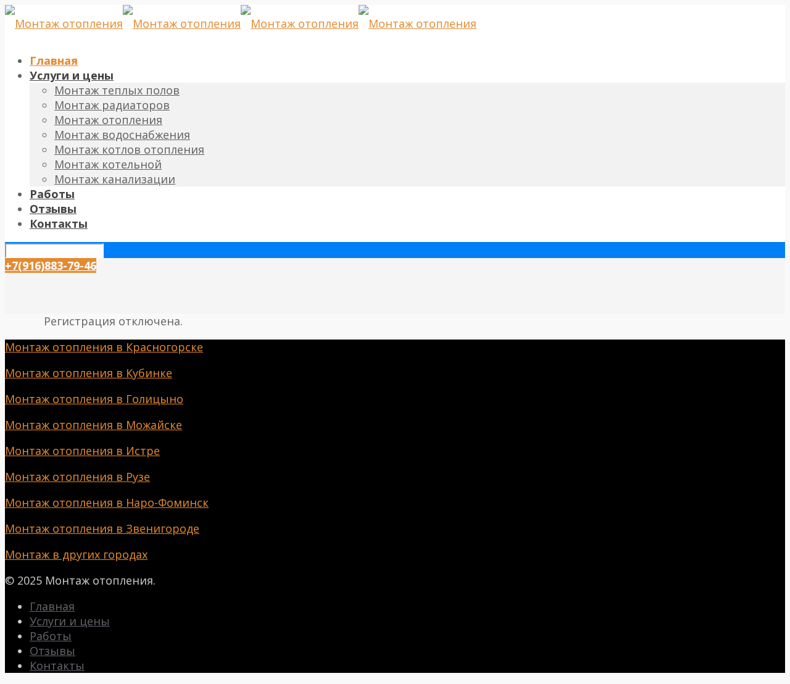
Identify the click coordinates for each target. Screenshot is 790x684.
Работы (51, 635)
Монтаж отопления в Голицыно (94, 398)
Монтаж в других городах (76, 554)
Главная (52, 606)
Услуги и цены (70, 621)
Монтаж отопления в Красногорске (104, 347)
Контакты (57, 665)
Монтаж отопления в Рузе (77, 476)
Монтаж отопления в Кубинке (88, 372)
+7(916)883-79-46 (50, 265)
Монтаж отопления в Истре (82, 450)
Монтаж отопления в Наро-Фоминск (107, 502)
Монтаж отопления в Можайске (93, 424)
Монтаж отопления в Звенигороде (102, 528)
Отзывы (52, 650)
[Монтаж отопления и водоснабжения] (240, 23)
